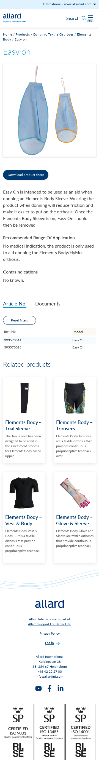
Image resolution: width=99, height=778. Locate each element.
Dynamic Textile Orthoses (53, 34)
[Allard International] (12, 15)
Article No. (14, 303)
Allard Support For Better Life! (49, 624)
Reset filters (19, 320)
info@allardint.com (49, 676)
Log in (49, 642)
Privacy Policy (50, 633)
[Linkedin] (60, 688)
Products (23, 34)
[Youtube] (38, 688)
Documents (48, 303)
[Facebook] (49, 688)
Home (7, 34)
